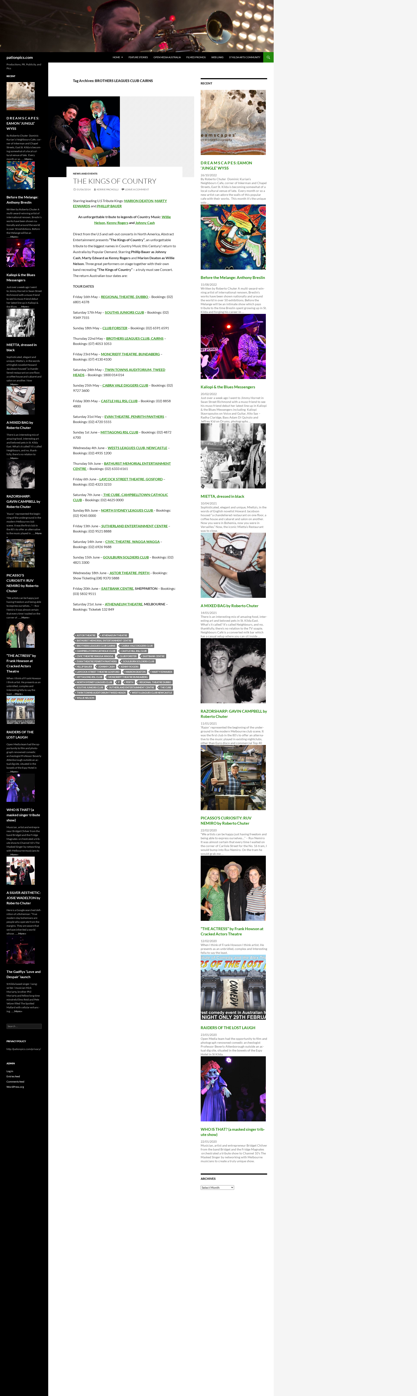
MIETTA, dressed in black (222, 496)
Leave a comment (137, 189)
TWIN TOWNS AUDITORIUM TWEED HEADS (101, 692)
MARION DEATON (136, 671)
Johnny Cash (145, 223)
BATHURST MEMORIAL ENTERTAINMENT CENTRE (104, 640)
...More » (28, 159)
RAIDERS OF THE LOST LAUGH (228, 1027)
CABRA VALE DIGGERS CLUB (137, 645)
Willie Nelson (85, 697)
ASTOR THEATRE (86, 635)
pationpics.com (20, 57)
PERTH (129, 682)
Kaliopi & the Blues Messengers (228, 386)
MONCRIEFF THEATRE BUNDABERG (128, 677)
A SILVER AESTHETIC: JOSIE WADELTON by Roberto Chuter (24, 897)
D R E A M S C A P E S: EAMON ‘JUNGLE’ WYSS (23, 123)
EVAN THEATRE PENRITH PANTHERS (97, 661)
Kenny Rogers (117, 223)
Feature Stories (138, 57)
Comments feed (15, 1081)
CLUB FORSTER (128, 656)
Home (116, 57)
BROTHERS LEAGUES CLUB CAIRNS (96, 645)
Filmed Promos (196, 57)
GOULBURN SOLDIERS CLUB (138, 661)
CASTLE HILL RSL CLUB (119, 401)
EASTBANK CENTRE (117, 588)
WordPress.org (15, 1086)
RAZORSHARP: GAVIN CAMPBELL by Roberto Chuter (23, 501)
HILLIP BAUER (84, 666)
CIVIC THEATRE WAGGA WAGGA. (95, 656)
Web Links (217, 57)
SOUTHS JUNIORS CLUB (90, 687)
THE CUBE (165, 687)
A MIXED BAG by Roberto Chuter (229, 605)
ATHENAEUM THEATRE (123, 604)
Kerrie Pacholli (108, 189)
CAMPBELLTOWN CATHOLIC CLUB (96, 650)
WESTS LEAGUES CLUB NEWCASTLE (152, 692)
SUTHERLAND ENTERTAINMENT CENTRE (131, 687)
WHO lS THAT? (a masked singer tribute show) (23, 815)
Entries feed (13, 1076)
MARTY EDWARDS (162, 671)
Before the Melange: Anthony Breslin (233, 277)
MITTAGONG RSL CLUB (89, 677)
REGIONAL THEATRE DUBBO (155, 682)
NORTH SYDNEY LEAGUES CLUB (94, 682)
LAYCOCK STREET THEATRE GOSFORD (98, 671)
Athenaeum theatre (114, 635)
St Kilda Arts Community (244, 57)
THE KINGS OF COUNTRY (114, 180)
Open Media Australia (167, 57)
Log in (10, 1071)
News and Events (85, 173)
